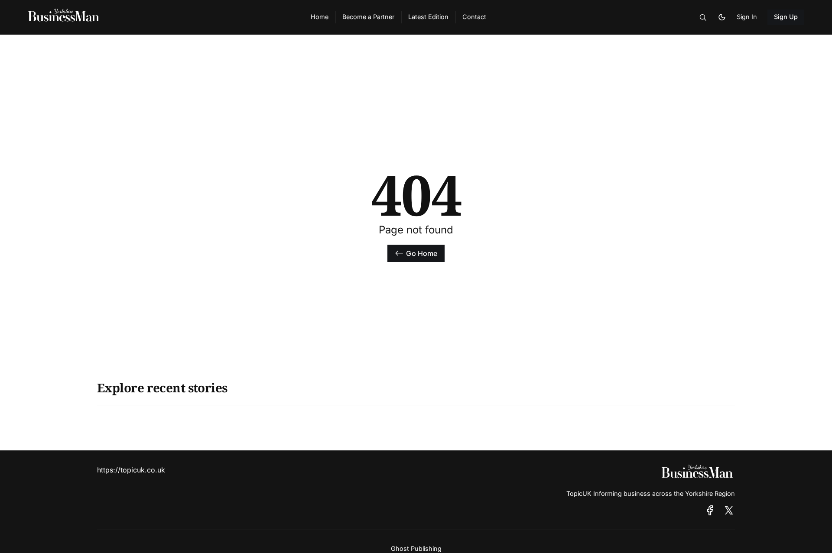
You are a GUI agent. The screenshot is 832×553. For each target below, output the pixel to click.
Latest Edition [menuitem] (428, 16)
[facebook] (710, 510)
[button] (703, 17)
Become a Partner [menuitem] (368, 16)
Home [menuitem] (319, 16)
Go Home (421, 253)
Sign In (747, 16)
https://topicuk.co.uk (131, 470)
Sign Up (786, 16)
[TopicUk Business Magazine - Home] (159, 17)
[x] (729, 510)
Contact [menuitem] (474, 16)
